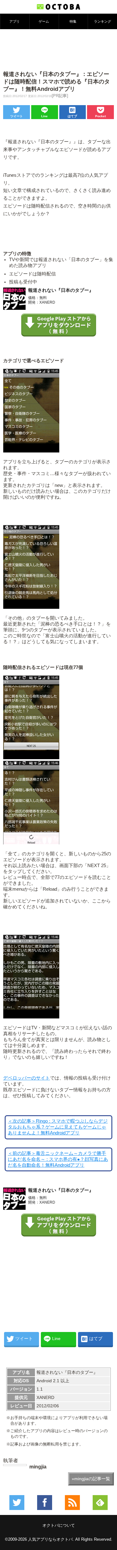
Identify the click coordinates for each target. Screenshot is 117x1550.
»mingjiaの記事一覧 (91, 1478)
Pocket (100, 116)
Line (44, 116)
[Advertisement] (59, 49)
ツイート (16, 116)
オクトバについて (58, 1525)
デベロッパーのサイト (26, 1078)
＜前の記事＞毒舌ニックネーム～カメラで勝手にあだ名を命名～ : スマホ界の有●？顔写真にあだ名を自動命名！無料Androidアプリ (58, 1159)
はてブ (72, 116)
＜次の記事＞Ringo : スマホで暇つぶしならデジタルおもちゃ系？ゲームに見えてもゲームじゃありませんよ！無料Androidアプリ (58, 1127)
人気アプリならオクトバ (50, 1539)
